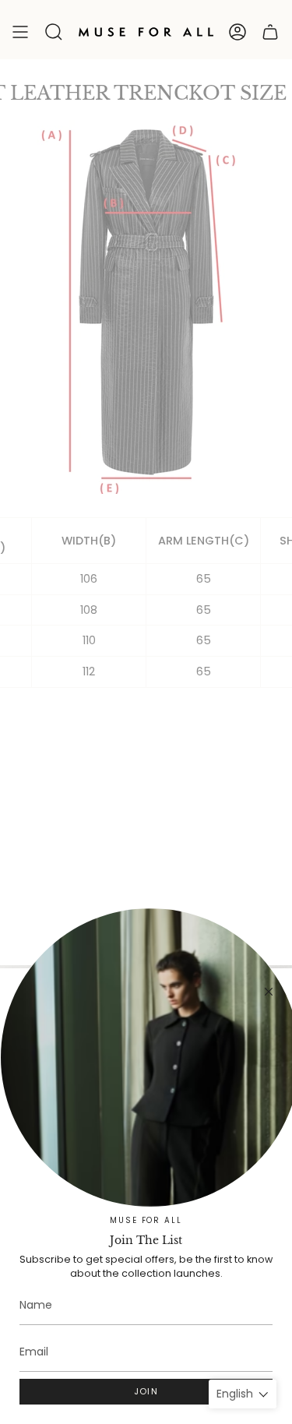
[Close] (268, 991)
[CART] (270, 32)
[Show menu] (20, 32)
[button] (53, 32)
